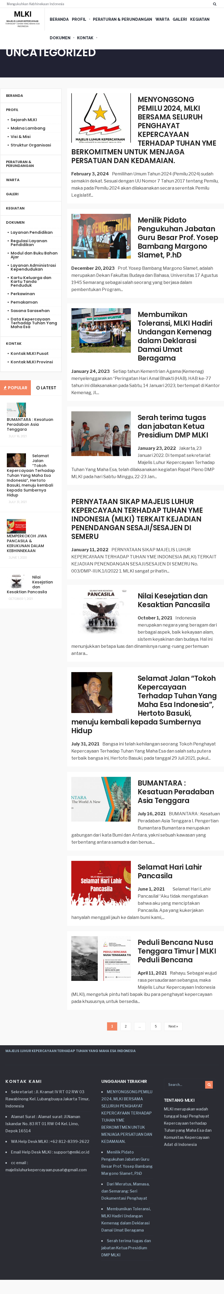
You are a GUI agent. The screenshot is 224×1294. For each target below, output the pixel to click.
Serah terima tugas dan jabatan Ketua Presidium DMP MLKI (173, 426)
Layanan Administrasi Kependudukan (33, 267)
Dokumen (60, 38)
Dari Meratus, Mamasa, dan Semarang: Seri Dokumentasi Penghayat (125, 1191)
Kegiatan (200, 19)
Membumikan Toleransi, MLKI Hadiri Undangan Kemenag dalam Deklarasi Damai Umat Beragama (175, 336)
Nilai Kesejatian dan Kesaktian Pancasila (174, 600)
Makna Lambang (28, 128)
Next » (173, 1026)
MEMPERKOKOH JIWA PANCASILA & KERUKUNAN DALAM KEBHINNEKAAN (27, 543)
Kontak (85, 38)
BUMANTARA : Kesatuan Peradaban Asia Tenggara (176, 791)
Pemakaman (24, 302)
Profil (79, 19)
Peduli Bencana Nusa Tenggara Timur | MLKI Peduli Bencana (177, 951)
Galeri (180, 19)
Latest (48, 388)
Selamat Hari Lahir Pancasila (170, 871)
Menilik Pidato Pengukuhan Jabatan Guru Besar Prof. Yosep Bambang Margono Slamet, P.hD (178, 237)
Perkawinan (23, 293)
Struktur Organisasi (31, 145)
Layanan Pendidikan (32, 232)
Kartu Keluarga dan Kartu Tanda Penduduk (31, 281)
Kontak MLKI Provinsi (32, 362)
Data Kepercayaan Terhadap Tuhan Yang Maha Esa (34, 323)
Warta (162, 19)
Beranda (59, 19)
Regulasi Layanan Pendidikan (29, 242)
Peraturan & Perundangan (122, 19)
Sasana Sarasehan (30, 310)
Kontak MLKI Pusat (30, 353)
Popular (17, 388)
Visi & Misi (21, 136)
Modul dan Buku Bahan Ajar (34, 255)
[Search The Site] (216, 3)
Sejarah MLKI (24, 119)
